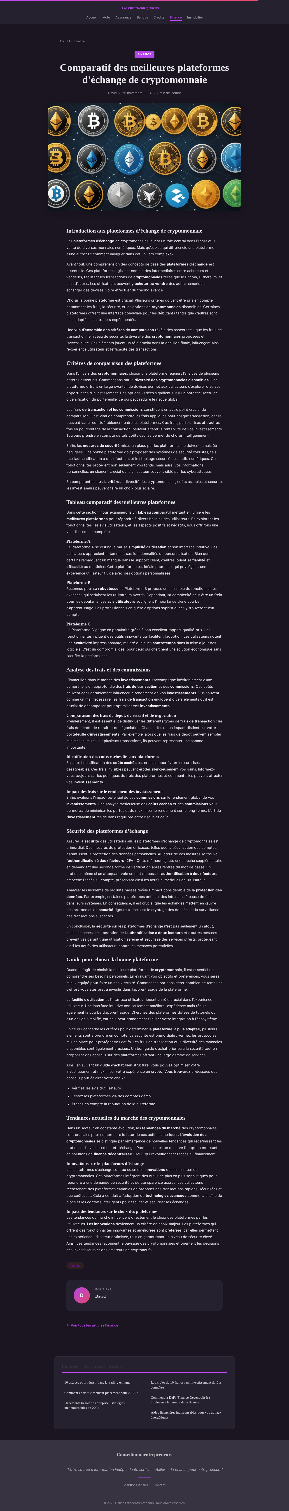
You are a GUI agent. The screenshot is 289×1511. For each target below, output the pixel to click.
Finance (176, 17)
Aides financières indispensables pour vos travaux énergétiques (186, 1414)
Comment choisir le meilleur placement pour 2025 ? (101, 1393)
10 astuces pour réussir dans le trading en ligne (97, 1382)
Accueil (92, 17)
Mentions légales (136, 1485)
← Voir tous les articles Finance (92, 1325)
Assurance (123, 17)
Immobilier (195, 17)
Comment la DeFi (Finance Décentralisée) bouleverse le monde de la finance (180, 1400)
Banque (142, 17)
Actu (106, 17)
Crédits (159, 17)
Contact (159, 1485)
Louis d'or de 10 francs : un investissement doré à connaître (186, 1384)
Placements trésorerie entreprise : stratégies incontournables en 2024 (94, 1405)
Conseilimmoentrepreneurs (144, 1454)
